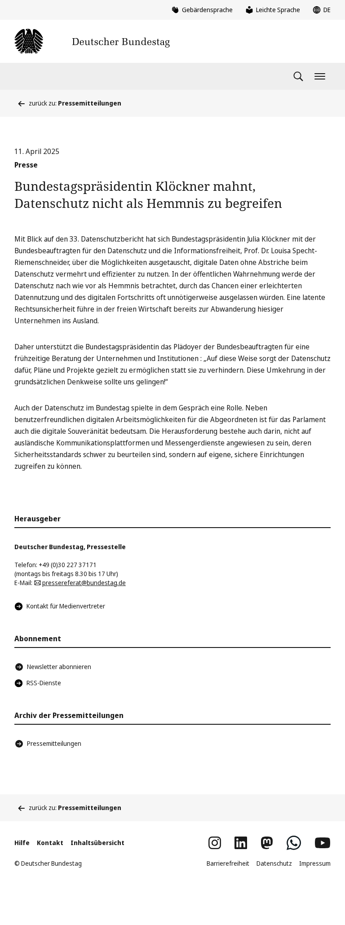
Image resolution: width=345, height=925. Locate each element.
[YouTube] (322, 843)
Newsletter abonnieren (59, 666)
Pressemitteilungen (54, 743)
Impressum (315, 863)
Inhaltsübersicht (97, 842)
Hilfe (22, 842)
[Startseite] (92, 41)
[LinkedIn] (240, 843)
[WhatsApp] (294, 843)
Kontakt (50, 842)
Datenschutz (274, 863)
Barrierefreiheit (228, 863)
